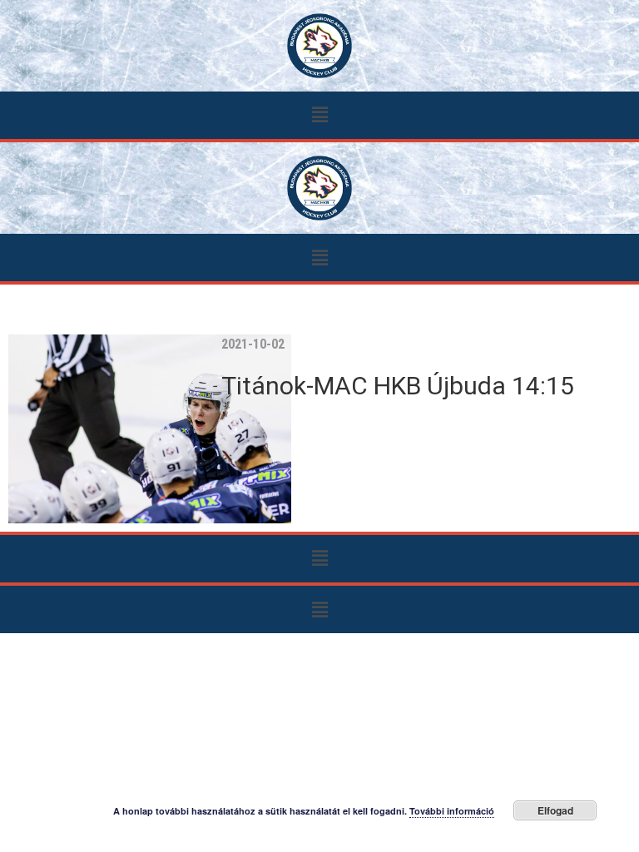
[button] (319, 115)
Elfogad (555, 810)
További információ (451, 811)
